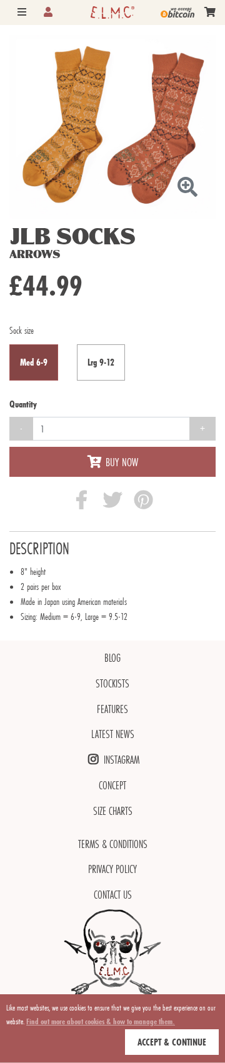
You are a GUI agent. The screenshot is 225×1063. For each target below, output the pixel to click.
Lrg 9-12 (101, 362)
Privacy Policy (112, 869)
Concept (112, 785)
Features (112, 709)
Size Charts (112, 811)
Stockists (112, 683)
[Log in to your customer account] (48, 12)
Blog (112, 658)
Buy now (122, 462)
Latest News (112, 734)
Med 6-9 (34, 362)
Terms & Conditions (113, 844)
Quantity (23, 404)
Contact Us (113, 894)
